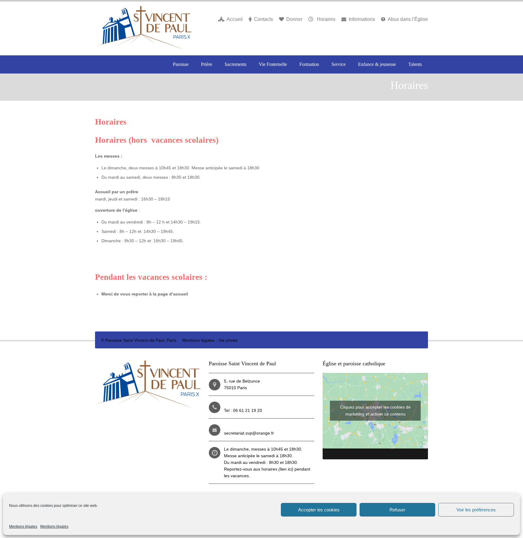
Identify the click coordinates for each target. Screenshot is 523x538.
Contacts (263, 19)
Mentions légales (23, 526)
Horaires (325, 19)
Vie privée (228, 340)
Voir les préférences (476, 509)
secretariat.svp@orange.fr (249, 433)
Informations (362, 19)
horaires (277, 469)
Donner (294, 19)
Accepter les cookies (319, 509)
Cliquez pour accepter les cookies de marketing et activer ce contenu (375, 410)
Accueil (235, 19)
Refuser (397, 509)
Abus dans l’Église (408, 19)
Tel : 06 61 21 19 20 (243, 410)
